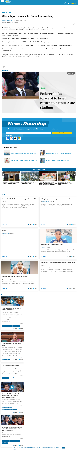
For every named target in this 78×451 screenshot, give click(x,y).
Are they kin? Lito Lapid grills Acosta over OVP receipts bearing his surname (11, 395)
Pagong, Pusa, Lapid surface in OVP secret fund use (11, 309)
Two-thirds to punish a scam (10, 365)
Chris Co (43, 247)
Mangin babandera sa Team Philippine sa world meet (58, 262)
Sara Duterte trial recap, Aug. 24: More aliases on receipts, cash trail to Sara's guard (12, 428)
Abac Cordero (6, 233)
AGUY (4, 231)
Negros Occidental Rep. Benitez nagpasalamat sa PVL (19, 199)
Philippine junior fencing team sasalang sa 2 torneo (57, 199)
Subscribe (73, 3)
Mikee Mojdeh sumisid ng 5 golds (52, 244)
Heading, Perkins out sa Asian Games (14, 276)
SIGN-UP (61, 133)
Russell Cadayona (7, 20)
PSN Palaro (6, 13)
